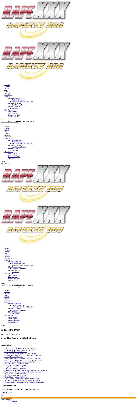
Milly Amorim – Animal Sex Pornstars (15, 375)
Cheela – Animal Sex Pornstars (13, 357)
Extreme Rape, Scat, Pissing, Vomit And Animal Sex (20, 362)
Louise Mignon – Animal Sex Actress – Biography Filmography (23, 372)
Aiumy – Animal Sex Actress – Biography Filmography (20, 348)
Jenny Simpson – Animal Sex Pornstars (16, 367)
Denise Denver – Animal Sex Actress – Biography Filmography (23, 360)
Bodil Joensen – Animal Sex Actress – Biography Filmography (22, 355)
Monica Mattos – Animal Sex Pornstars (15, 377)
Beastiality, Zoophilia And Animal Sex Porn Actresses (20, 353)
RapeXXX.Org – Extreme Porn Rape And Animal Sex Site (21, 378)
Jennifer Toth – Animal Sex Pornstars (15, 365)
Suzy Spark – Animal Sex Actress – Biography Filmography (22, 380)
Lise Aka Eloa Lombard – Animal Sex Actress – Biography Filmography (25, 370)
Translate (14, 401)
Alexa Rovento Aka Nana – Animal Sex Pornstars (19, 350)
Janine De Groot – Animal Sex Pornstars (16, 363)
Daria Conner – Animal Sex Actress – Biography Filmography (22, 358)
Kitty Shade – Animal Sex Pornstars (15, 368)
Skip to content (5, 163)
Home (2, 334)
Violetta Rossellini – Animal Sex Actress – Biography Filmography (24, 382)
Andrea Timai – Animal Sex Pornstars (15, 352)
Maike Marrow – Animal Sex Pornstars (15, 373)
